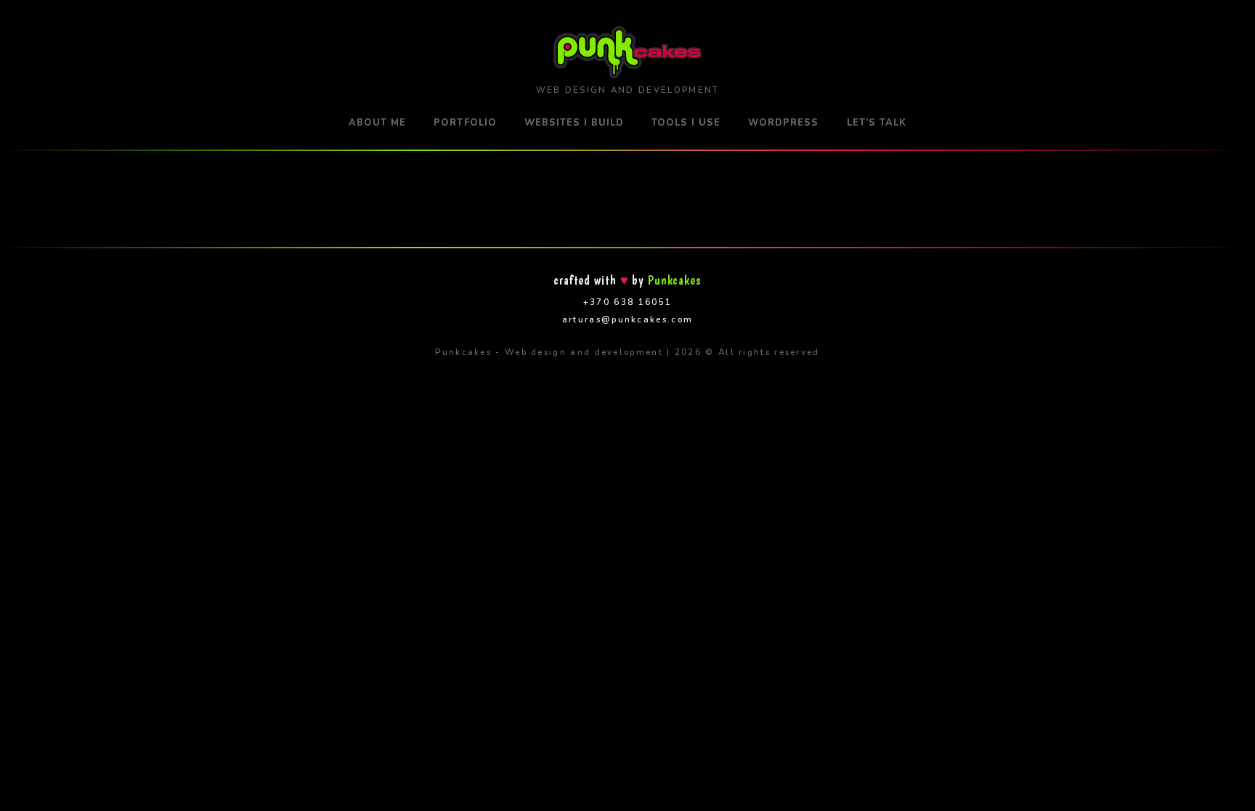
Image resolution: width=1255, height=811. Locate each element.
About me (377, 122)
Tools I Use (685, 122)
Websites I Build (574, 122)
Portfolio (465, 122)
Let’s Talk (876, 122)
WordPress (783, 122)
